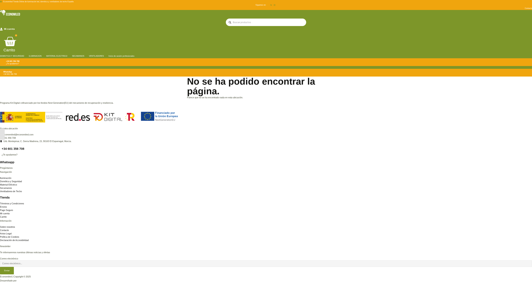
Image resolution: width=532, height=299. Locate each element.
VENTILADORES (96, 56)
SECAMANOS (78, 56)
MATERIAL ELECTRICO (56, 56)
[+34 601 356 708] (3, 62)
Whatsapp (7, 162)
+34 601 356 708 (12, 61)
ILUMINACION (35, 56)
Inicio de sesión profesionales (121, 56)
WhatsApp (7, 72)
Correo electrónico (9, 259)
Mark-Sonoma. (24, 280)
